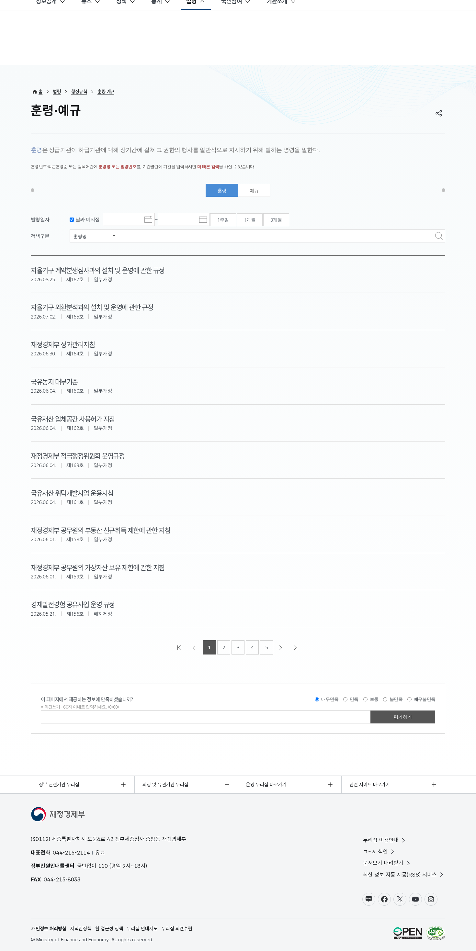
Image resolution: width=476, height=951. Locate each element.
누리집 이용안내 (381, 840)
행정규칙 (79, 92)
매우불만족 (424, 699)
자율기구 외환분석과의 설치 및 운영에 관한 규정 (92, 307)
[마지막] (296, 647)
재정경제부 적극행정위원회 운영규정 (78, 455)
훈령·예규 (105, 92)
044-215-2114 (71, 852)
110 (103, 866)
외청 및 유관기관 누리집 (165, 785)
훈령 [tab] (222, 190)
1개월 (249, 219)
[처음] (180, 647)
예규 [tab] (254, 190)
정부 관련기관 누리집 (59, 785)
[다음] (281, 647)
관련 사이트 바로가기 (369, 785)
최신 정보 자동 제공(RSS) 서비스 (400, 874)
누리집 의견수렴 (177, 929)
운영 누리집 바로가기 (266, 785)
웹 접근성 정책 (109, 929)
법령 (57, 92)
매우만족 (329, 699)
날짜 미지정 (87, 219)
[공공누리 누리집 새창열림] (407, 934)
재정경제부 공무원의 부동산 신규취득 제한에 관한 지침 (100, 530)
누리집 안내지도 (142, 929)
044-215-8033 (62, 879)
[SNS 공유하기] (438, 113)
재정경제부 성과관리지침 (63, 344)
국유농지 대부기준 (54, 381)
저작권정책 (80, 929)
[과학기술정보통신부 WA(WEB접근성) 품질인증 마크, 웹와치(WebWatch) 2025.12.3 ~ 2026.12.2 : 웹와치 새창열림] (435, 934)
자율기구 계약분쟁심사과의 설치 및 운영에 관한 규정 (97, 270)
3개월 (276, 219)
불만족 (396, 699)
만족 (354, 699)
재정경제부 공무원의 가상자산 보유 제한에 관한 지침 (97, 567)
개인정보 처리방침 (48, 929)
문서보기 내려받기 (383, 863)
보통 (374, 699)
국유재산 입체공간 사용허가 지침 (73, 418)
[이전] (194, 647)
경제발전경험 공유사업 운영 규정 (73, 604)
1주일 (223, 219)
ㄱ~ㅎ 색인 (375, 851)
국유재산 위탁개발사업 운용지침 (72, 493)
